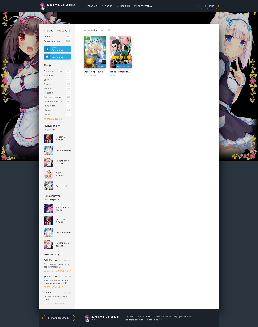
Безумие (48, 79)
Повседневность (52, 97)
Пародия (48, 92)
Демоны (48, 88)
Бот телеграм (145, 6)
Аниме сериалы (52, 41)
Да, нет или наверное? (59, 271)
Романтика (49, 105)
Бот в (57, 56)
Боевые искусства (53, 71)
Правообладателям (59, 318)
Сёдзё (47, 114)
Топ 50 (108, 6)
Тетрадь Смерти (55, 287)
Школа (47, 110)
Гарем (47, 84)
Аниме (47, 36)
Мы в (57, 49)
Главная (92, 6)
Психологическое (53, 101)
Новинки (125, 6)
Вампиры (48, 75)
